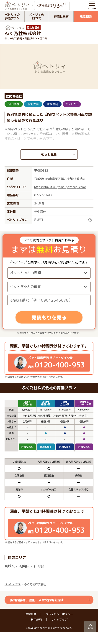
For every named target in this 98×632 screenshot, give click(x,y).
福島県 (24, 566)
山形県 (39, 566)
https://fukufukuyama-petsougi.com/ (60, 187)
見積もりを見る (49, 317)
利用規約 (36, 619)
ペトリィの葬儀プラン (12, 16)
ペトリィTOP (13, 584)
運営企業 (30, 614)
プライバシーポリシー (59, 614)
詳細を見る (27, 446)
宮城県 (10, 566)
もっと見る (49, 154)
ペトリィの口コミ (36, 16)
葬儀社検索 (61, 16)
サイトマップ (59, 619)
